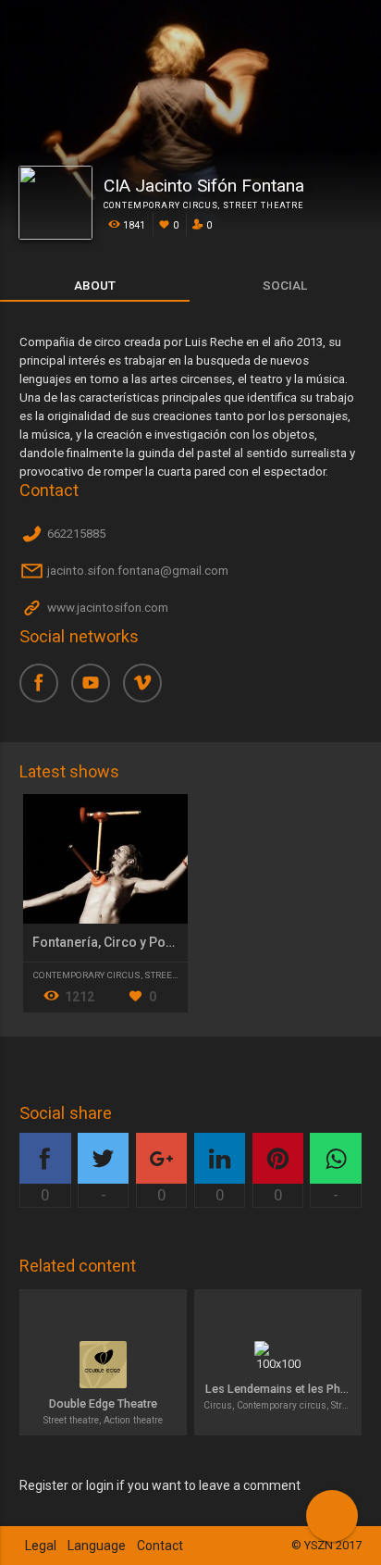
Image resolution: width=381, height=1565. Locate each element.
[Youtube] (97, 689)
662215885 (74, 534)
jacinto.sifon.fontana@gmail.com (136, 571)
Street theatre (263, 205)
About (95, 285)
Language (97, 1545)
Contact (160, 1545)
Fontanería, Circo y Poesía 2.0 (122, 942)
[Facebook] (45, 689)
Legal (40, 1545)
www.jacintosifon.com (106, 608)
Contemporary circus (161, 205)
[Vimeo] (149, 689)
